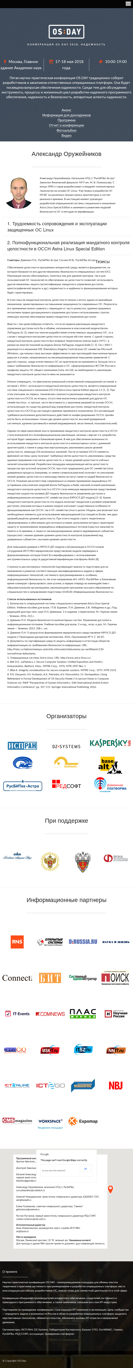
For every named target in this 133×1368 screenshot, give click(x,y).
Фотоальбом (66, 130)
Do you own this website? (54, 1170)
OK (85, 1169)
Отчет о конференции (66, 125)
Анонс (66, 110)
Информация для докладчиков (66, 115)
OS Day (21, 1361)
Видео (66, 135)
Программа (66, 120)
